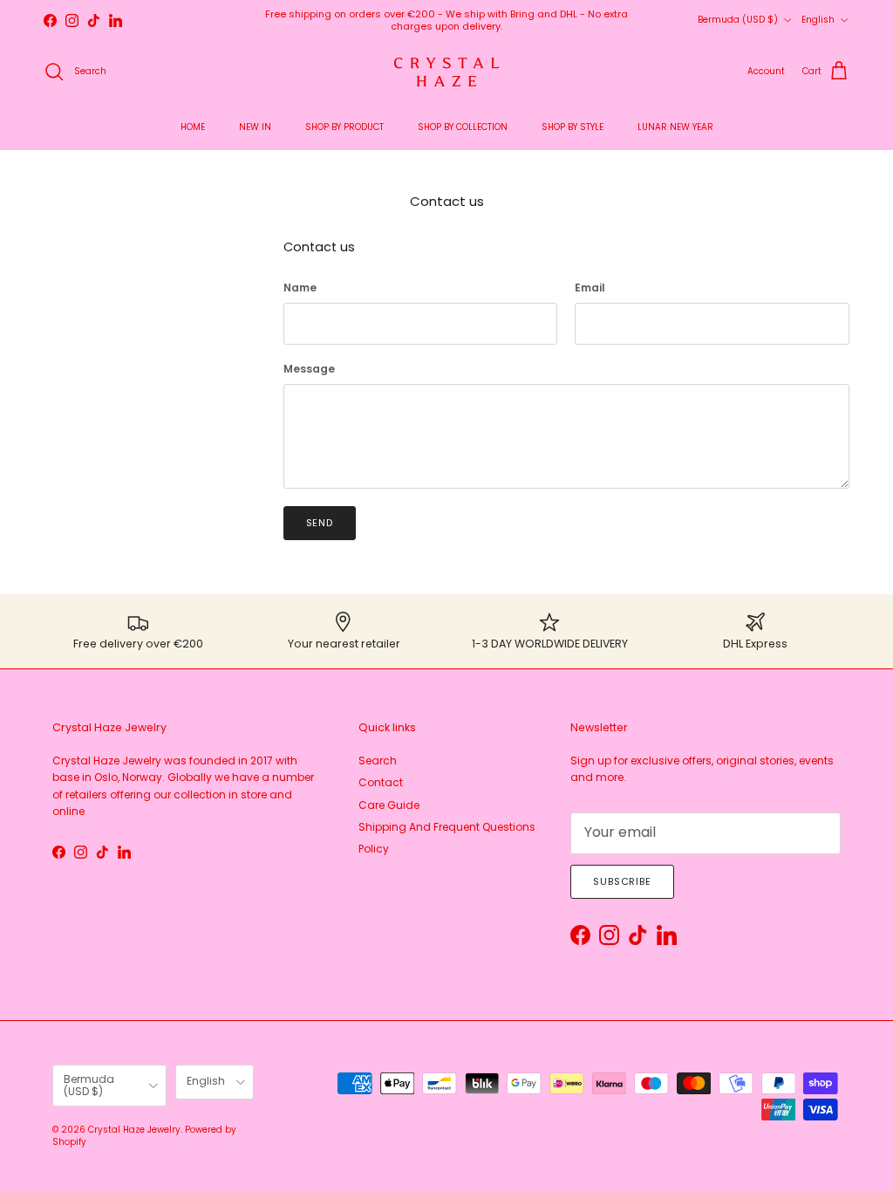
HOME (193, 127)
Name (300, 288)
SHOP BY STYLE (572, 127)
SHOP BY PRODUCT (344, 127)
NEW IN (255, 127)
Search (377, 760)
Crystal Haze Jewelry (134, 1129)
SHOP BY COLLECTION (463, 127)
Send (320, 523)
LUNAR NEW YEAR (675, 127)
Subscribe (622, 881)
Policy (373, 848)
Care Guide (388, 805)
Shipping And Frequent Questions (446, 826)
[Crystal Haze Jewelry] (446, 72)
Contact (380, 782)
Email (590, 288)
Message (309, 369)
